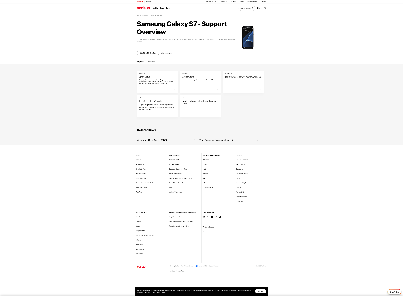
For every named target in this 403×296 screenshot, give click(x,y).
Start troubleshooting (148, 53)
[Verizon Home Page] (143, 7)
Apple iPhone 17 (174, 160)
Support (233, 1)
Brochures (139, 244)
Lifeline (238, 187)
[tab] (140, 62)
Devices (138, 160)
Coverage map (252, 1)
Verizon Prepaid (141, 173)
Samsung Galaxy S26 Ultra (178, 169)
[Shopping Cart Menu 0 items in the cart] (265, 8)
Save (168, 8)
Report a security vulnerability (179, 226)
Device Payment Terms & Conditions (181, 221)
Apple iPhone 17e (174, 164)
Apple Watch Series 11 (176, 183)
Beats (204, 169)
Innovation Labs (141, 254)
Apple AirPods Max (175, 173)
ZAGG (205, 164)
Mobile (155, 8)
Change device (166, 53)
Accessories (140, 164)
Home (162, 8)
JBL (204, 178)
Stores (242, 1)
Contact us (223, 1)
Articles (138, 240)
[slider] (394, 291)
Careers (138, 221)
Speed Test (239, 201)
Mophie (205, 173)
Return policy (240, 164)
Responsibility (140, 231)
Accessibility (240, 192)
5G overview (140, 249)
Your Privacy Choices (188, 266)
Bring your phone (141, 187)
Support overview (242, 160)
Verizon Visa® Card (175, 192)
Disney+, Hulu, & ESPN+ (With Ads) (180, 178)
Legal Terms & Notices (176, 217)
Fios (170, 187)
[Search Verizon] (247, 8)
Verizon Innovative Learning (145, 235)
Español (263, 1)
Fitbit (204, 183)
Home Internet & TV (142, 178)
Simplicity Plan (141, 169)
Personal (140, 1)
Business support (242, 173)
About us (139, 217)
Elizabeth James (208, 187)
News (138, 226)
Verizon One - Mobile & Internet (146, 183)
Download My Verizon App (245, 183)
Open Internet (214, 266)
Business (149, 1)
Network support (241, 197)
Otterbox (206, 160)
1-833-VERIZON (211, 1)
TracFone (139, 192)
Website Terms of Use (177, 271)
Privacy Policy (174, 266)
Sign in (238, 178)
